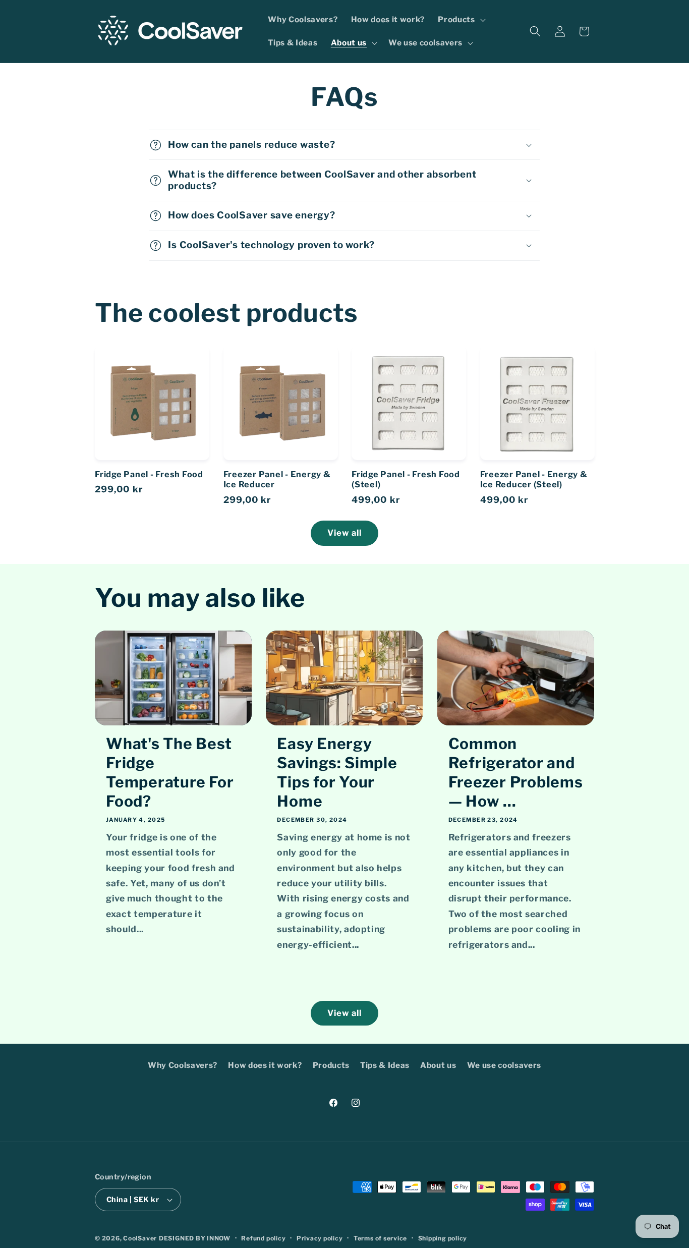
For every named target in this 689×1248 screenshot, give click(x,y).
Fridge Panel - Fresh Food (149, 474)
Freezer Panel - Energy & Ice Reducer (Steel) (534, 479)
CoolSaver (140, 1238)
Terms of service (380, 1238)
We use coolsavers (504, 1065)
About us (438, 1065)
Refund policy (263, 1238)
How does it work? (265, 1065)
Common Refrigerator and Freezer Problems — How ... (515, 772)
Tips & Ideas (385, 1065)
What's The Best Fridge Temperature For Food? (170, 772)
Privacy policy (320, 1238)
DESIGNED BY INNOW (195, 1238)
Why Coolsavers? (182, 1065)
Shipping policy (443, 1238)
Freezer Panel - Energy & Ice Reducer (277, 479)
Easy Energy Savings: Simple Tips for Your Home (337, 772)
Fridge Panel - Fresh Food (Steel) (406, 479)
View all (344, 533)
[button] (460, 19)
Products (331, 1065)
